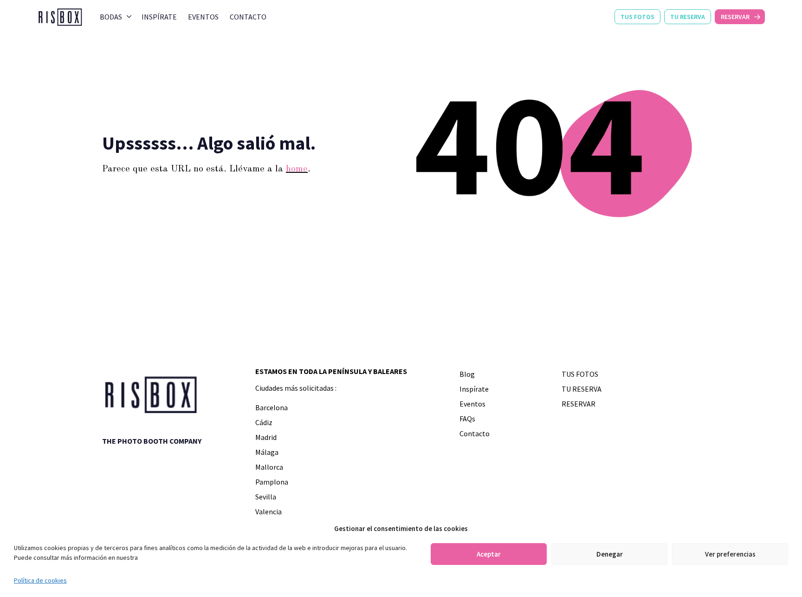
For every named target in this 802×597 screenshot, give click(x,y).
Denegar (609, 554)
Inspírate (159, 16)
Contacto (248, 16)
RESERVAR (735, 17)
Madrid (266, 437)
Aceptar (489, 554)
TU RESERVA (687, 17)
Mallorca (269, 467)
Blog (467, 374)
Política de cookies (40, 580)
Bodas (111, 16)
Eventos (203, 16)
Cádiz (263, 422)
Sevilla (265, 496)
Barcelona (271, 407)
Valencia (268, 511)
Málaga (266, 452)
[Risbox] (60, 17)
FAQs (467, 418)
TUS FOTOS (637, 17)
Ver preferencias (730, 554)
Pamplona (271, 481)
